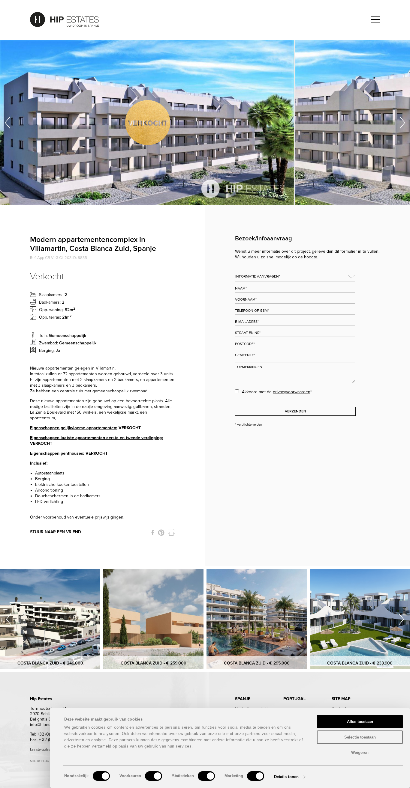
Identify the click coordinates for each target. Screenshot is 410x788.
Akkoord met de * (277, 391)
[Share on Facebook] (152, 532)
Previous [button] (7, 122)
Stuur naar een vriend (55, 531)
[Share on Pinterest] (161, 532)
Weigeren (360, 752)
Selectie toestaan (360, 737)
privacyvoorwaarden (291, 391)
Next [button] (402, 122)
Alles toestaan (360, 721)
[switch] (153, 776)
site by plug (39, 761)
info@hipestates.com (49, 724)
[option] (147, 122)
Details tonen (286, 777)
